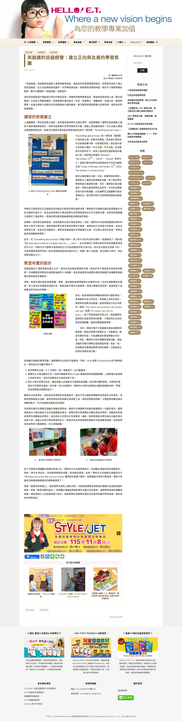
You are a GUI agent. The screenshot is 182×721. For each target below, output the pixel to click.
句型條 (98, 143)
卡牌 (91, 143)
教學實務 (47, 42)
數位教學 (93, 42)
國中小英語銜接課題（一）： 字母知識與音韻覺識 (142, 135)
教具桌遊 (78, 42)
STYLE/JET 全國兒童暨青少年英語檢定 (40, 688)
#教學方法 (135, 245)
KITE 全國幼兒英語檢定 (34, 692)
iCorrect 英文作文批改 (33, 704)
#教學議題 (135, 250)
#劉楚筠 (134, 203)
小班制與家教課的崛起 (137, 90)
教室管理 (53, 52)
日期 (64, 209)
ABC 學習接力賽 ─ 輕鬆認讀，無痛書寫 (142, 117)
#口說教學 (147, 203)
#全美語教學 (136, 198)
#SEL (147, 162)
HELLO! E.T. (136, 42)
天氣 (71, 209)
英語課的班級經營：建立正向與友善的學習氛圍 (142, 101)
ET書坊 (120, 42)
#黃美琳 (134, 332)
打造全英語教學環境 (136, 95)
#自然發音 (135, 307)
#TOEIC (134, 183)
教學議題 (62, 42)
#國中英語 (135, 214)
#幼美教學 (135, 229)
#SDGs (134, 162)
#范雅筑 (149, 307)
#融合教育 (135, 312)
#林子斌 (134, 276)
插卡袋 (65, 239)
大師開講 (32, 42)
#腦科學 (148, 301)
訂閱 (142, 70)
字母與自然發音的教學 (137, 142)
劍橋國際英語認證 (31, 696)
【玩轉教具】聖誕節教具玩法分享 (142, 129)
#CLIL (134, 157)
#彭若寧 (134, 234)
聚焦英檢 (108, 42)
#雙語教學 (135, 327)
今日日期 (97, 147)
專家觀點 (150, 42)
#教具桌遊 (30, 610)
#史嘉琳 (134, 209)
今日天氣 (108, 147)
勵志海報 (33, 360)
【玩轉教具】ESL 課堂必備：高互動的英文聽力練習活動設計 (142, 109)
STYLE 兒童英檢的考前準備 (140, 124)
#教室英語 (135, 255)
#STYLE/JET (136, 172)
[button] (73, 533)
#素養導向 (135, 296)
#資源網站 (135, 322)
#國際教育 (135, 219)
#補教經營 (135, 317)
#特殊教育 (135, 281)
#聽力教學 (135, 301)
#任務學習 (135, 188)
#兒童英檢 (135, 193)
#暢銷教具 (135, 270)
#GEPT (147, 157)
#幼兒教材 (135, 224)
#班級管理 (43, 610)
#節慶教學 (135, 291)
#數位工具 (135, 260)
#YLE (146, 183)
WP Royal (132, 716)
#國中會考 (148, 209)
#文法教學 (135, 265)
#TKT (150, 178)
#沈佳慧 (147, 276)
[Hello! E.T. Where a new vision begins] (91, 19)
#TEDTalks (136, 178)
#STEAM (135, 167)
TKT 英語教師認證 (31, 700)
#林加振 (149, 270)
